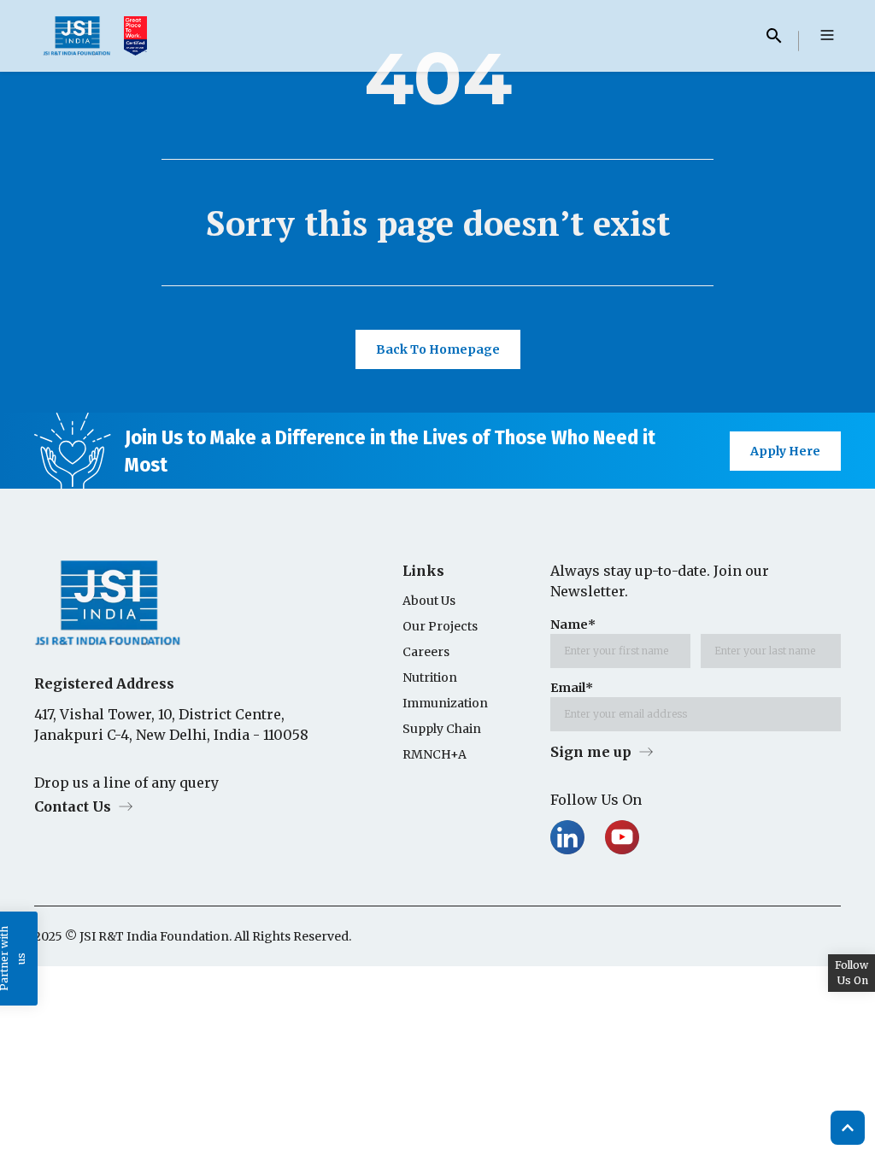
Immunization (445, 703)
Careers (425, 652)
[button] (827, 36)
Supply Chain (441, 728)
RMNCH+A (434, 754)
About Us (428, 600)
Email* (571, 687)
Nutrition (429, 677)
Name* (573, 624)
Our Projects (440, 626)
